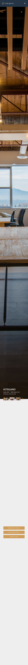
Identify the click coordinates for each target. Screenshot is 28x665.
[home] (7, 3)
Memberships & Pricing (14, 528)
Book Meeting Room (14, 532)
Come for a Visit (14, 536)
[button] (25, 3)
